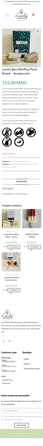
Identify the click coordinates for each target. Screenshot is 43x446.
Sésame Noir (11, 167)
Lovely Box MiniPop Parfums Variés (11, 278)
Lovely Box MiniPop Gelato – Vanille (11, 235)
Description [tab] (21, 182)
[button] (38, 31)
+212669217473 (8, 366)
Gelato (8, 231)
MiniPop (31, 231)
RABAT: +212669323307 (8, 361)
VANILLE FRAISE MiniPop (31, 235)
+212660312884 (8, 371)
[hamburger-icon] (7, 15)
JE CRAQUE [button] (13, 247)
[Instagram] (9, 341)
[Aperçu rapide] (6, 247)
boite (12, 164)
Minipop (25, 164)
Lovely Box (14, 161)
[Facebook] (3, 341)
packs (31, 164)
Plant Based (23, 161)
